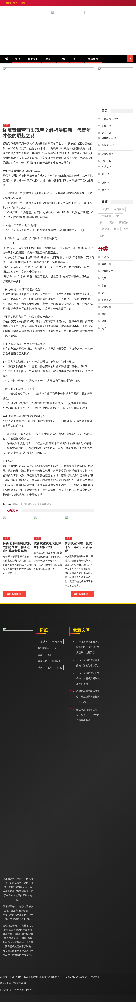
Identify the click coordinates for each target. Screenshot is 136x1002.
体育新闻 (93, 58)
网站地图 (95, 976)
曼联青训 (42, 504)
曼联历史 (106, 145)
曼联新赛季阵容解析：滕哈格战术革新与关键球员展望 (84, 594)
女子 (104, 173)
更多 (75, 58)
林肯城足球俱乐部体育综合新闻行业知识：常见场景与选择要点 (88, 647)
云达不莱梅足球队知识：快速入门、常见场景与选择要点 (88, 715)
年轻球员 (32, 504)
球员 (48, 58)
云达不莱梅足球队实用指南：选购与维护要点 (88, 662)
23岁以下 (106, 166)
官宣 (104, 125)
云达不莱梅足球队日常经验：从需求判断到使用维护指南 (88, 678)
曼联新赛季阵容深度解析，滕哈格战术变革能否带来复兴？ (16, 594)
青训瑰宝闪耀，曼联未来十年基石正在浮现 (78, 547)
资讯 (17, 58)
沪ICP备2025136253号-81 (75, 976)
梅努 (49, 504)
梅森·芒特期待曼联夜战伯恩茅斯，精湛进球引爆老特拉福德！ (17, 547)
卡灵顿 (24, 504)
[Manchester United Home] (7, 58)
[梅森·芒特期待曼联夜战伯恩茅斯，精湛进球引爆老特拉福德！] (17, 525)
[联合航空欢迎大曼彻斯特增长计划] (48, 525)
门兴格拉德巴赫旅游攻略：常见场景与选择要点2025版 (88, 696)
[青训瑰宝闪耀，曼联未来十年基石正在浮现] (79, 525)
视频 (63, 58)
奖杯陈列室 (107, 138)
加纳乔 (16, 504)
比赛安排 (33, 58)
